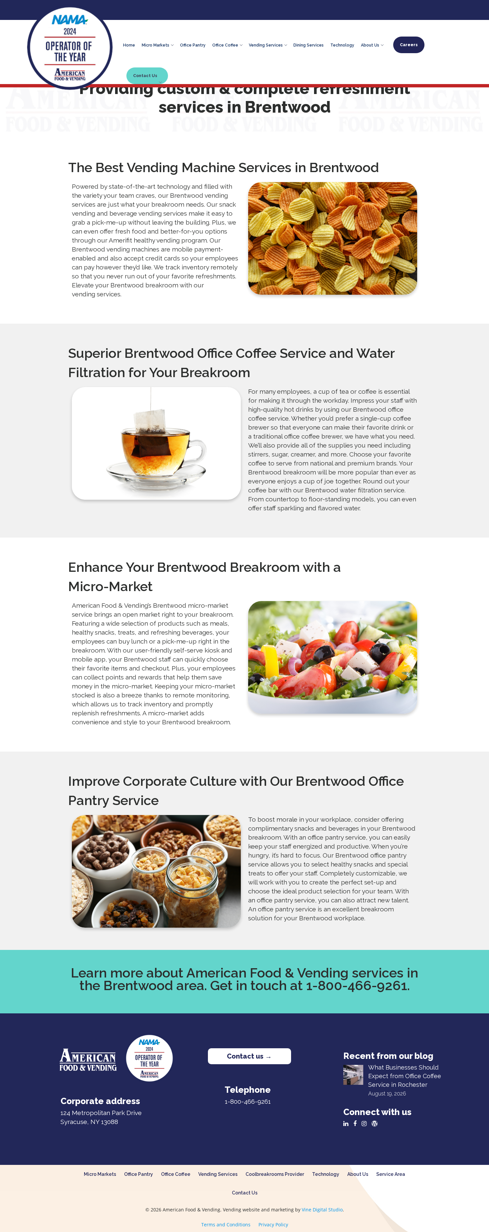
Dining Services (308, 44)
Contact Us (145, 75)
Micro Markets (155, 44)
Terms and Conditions (225, 1224)
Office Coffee (225, 44)
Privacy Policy (273, 1224)
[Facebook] (356, 1123)
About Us (370, 44)
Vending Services (266, 44)
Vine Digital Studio (322, 1209)
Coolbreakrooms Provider (274, 1174)
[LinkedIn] (347, 1123)
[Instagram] (366, 1123)
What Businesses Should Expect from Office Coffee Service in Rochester (404, 1076)
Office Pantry (193, 44)
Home (129, 44)
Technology (342, 44)
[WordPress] (376, 1123)
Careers (409, 45)
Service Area (390, 1174)
